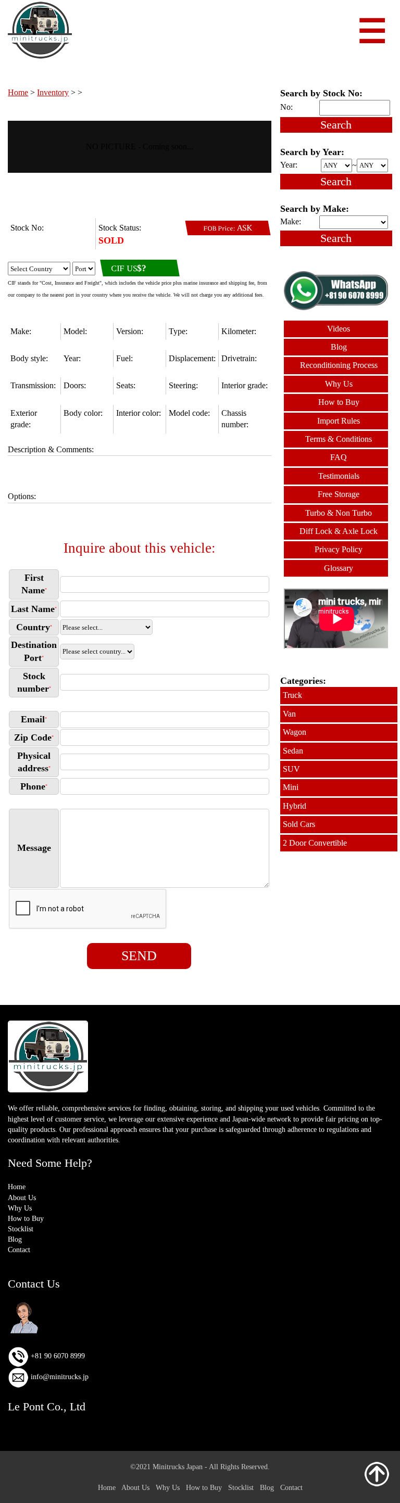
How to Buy (338, 402)
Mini (290, 787)
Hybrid (294, 805)
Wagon (294, 732)
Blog (339, 346)
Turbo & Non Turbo (338, 512)
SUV (291, 769)
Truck (292, 695)
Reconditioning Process (339, 365)
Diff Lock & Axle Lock (338, 531)
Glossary (338, 568)
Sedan (293, 750)
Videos (338, 328)
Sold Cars (299, 824)
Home (18, 92)
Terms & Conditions (338, 439)
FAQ (338, 457)
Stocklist (20, 1229)
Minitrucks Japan (178, 1466)
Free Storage (338, 494)
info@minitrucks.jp (59, 1377)
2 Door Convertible (315, 842)
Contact (19, 1249)
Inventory (53, 92)
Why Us (339, 383)
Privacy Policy (338, 549)
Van (289, 713)
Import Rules (338, 420)
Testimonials (338, 476)
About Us (22, 1197)
